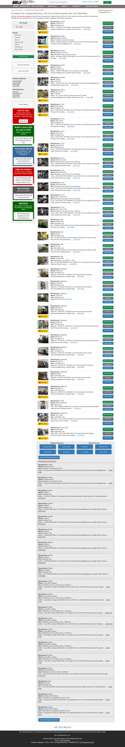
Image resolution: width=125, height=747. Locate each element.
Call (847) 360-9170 (87, 1)
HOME (15, 6)
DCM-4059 (81, 435)
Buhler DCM (103, 452)
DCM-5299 (70, 139)
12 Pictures (108, 224)
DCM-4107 (77, 408)
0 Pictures (108, 123)
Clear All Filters (23, 56)
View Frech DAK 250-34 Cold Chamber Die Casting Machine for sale (23, 161)
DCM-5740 (41, 676)
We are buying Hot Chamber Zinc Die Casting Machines (23, 216)
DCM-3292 (80, 394)
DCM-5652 (74, 421)
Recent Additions (23, 104)
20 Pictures (108, 27)
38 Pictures (108, 175)
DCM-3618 (80, 276)
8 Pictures (108, 249)
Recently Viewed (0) (23, 65)
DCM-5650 (62, 58)
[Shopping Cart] (107, 2)
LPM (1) (17, 44)
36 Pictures (108, 187)
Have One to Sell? (23, 71)
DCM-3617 (77, 252)
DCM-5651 (77, 44)
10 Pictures (108, 273)
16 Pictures (108, 326)
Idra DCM (85, 446)
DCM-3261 (80, 289)
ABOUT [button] (64, 6)
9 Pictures (108, 261)
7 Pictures (108, 298)
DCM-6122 (41, 511)
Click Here (23, 121)
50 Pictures (108, 56)
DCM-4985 (74, 151)
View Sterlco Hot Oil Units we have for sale (23, 196)
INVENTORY (25, 6)
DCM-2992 (70, 227)
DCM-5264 (70, 112)
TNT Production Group (86, 742)
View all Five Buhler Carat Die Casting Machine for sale (23, 140)
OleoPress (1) (19, 47)
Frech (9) (17, 37)
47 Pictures (108, 82)
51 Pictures (108, 41)
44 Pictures (108, 212)
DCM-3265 (87, 29)
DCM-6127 (41, 498)
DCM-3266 (77, 239)
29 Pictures (108, 418)
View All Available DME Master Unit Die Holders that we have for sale (23, 180)
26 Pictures (108, 95)
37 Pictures (108, 200)
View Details (108, 31)
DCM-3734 (74, 342)
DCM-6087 (41, 563)
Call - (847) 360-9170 (62, 727)
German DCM (66, 446)
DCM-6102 (41, 537)
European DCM (47, 446)
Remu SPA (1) (19, 49)
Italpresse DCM (103, 446)
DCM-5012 (80, 355)
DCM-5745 (76, 215)
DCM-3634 (80, 313)
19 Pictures (108, 405)
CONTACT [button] (76, 6)
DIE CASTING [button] (38, 6)
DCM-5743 (76, 190)
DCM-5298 (70, 126)
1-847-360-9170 (65, 740)
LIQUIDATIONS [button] (91, 6)
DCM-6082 (41, 576)
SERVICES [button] (52, 6)
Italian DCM (47, 452)
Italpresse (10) (19, 42)
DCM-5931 (74, 85)
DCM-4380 (68, 299)
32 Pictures (108, 149)
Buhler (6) (17, 35)
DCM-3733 (74, 328)
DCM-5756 (109, 624)
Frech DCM (84, 452)
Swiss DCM (66, 452)
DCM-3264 (87, 73)
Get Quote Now (108, 23)
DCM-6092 (41, 550)
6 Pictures (108, 377)
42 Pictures (108, 163)
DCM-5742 (76, 178)
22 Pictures (108, 392)
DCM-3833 (80, 367)
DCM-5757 (108, 613)
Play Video (44, 32)
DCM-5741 (76, 165)
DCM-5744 (76, 202)
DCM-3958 (89, 97)
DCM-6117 (41, 524)
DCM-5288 (73, 264)
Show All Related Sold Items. (49, 457)
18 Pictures (108, 70)
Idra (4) (17, 40)
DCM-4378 (80, 379)
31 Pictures (108, 110)
